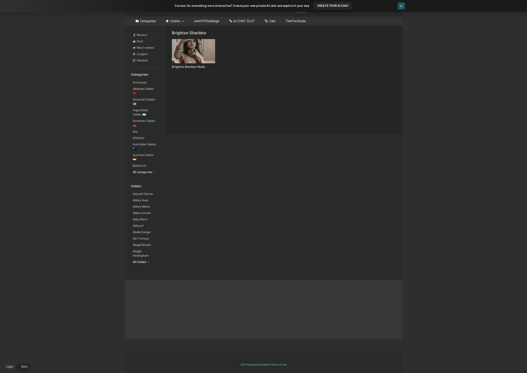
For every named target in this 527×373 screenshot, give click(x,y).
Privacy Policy (254, 364)
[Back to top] (513, 360)
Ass (135, 131)
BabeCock (139, 165)
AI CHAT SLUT (244, 21)
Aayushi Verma (143, 194)
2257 (243, 364)
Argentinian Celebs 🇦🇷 (140, 112)
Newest (141, 35)
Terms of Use (279, 364)
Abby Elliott (140, 219)
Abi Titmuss (141, 238)
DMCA (266, 364)
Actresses (140, 82)
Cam (272, 21)
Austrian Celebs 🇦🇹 (143, 157)
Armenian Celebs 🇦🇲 (144, 123)
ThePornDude (296, 21)
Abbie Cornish (142, 213)
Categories (148, 21)
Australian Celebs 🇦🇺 (144, 146)
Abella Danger (142, 232)
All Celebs (140, 262)
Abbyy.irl (138, 225)
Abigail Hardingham (141, 253)
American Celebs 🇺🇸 (144, 101)
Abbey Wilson (141, 206)
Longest (142, 54)
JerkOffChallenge (206, 21)
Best (139, 41)
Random (142, 60)
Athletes (138, 138)
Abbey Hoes (140, 200)
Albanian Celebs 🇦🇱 (143, 91)
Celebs (175, 21)
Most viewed (145, 47)
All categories (143, 172)
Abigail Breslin (142, 245)
